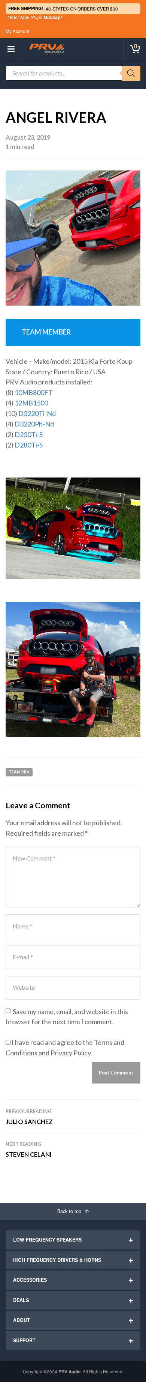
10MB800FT (34, 392)
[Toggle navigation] (11, 49)
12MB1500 (31, 403)
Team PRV (19, 771)
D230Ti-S (29, 434)
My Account (17, 31)
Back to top (70, 1211)
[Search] (131, 73)
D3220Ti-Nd (37, 413)
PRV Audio (69, 1371)
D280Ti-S (29, 445)
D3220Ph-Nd (34, 424)
